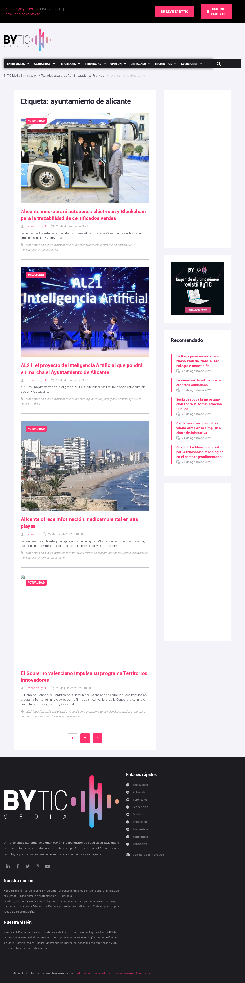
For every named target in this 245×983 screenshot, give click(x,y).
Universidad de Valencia (65, 716)
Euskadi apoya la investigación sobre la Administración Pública (199, 404)
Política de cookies (120, 973)
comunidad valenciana (131, 711)
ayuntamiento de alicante (69, 245)
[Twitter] (27, 866)
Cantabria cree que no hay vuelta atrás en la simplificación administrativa (199, 428)
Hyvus (132, 245)
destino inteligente (119, 553)
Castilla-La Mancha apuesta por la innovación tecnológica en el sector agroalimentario (199, 452)
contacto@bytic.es (18, 9)
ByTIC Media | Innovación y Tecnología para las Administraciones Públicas (54, 75)
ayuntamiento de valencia (101, 711)
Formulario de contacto (22, 14)
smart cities (57, 557)
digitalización (108, 245)
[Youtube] (47, 866)
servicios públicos (32, 404)
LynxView (135, 399)
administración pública (39, 245)
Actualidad (36, 121)
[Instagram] (37, 866)
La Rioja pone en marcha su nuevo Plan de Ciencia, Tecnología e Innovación (198, 361)
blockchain (92, 245)
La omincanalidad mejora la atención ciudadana (198, 382)
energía (122, 245)
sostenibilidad (49, 249)
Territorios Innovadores (35, 716)
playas (45, 557)
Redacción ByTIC (36, 226)
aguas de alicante (64, 553)
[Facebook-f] (17, 866)
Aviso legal (143, 973)
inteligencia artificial (116, 399)
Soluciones (36, 274)
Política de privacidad (90, 973)
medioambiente (30, 249)
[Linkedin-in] (8, 866)
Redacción (32, 534)
